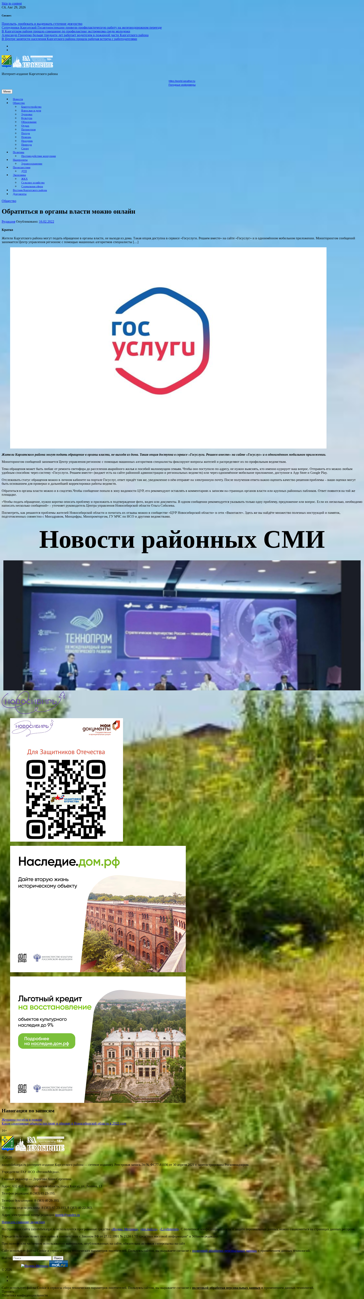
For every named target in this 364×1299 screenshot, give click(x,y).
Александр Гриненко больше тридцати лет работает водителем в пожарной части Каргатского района (75, 35)
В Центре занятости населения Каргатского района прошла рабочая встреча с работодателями (69, 39)
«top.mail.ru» (149, 1229)
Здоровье (26, 114)
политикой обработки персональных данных (224, 1250)
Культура (26, 118)
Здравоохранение (31, 163)
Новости (18, 99)
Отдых (25, 125)
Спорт (25, 148)
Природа (26, 144)
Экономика (19, 175)
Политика (18, 152)
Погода (25, 133)
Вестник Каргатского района (30, 190)
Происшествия (21, 167)
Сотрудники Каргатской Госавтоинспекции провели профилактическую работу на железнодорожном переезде (82, 27)
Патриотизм (28, 129)
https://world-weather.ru (182, 81)
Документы (20, 194)
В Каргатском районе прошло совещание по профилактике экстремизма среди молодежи (66, 31)
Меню (7, 91)
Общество (19, 103)
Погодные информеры (182, 84)
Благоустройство (31, 106)
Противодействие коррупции (38, 156)
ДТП (24, 171)
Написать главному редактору (23, 1222)
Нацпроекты (20, 159)
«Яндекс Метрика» (124, 1229)
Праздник (27, 140)
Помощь (26, 137)
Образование (29, 122)
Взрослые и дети (31, 110)
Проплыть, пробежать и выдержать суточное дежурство (42, 23)
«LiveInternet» (169, 1229)
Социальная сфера (32, 186)
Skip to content (12, 3)
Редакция (8, 221)
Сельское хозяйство (33, 182)
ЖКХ (24, 178)
